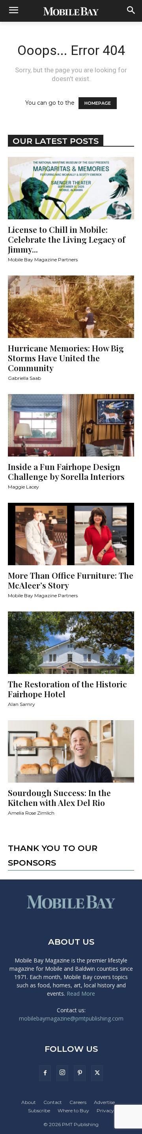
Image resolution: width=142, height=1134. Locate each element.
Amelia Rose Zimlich (31, 813)
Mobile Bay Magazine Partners (43, 259)
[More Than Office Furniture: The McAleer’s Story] (71, 534)
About (28, 1102)
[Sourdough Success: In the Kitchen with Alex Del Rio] (71, 751)
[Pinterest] (80, 1073)
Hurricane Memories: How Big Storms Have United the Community (66, 357)
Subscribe (39, 1110)
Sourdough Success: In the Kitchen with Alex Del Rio (59, 797)
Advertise (104, 1102)
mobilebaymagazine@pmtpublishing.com (71, 1018)
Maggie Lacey (23, 487)
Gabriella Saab (24, 378)
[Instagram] (62, 1073)
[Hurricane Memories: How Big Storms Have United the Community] (71, 306)
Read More (81, 993)
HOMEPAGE (97, 103)
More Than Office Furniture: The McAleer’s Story (70, 580)
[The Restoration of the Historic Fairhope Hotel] (71, 642)
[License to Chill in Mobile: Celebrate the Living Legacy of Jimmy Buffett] (71, 188)
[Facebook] (45, 1073)
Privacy (105, 1110)
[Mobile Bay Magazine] (71, 11)
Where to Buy (73, 1110)
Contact (52, 1102)
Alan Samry (21, 704)
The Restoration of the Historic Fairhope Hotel (67, 688)
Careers (77, 1102)
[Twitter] (97, 1073)
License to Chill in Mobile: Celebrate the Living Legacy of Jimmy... (66, 239)
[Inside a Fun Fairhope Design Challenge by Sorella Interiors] (71, 425)
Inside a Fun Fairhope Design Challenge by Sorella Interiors (66, 471)
